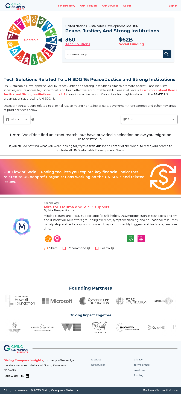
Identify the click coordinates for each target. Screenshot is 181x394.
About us (95, 359)
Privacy (138, 359)
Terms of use (142, 364)
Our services (97, 364)
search (167, 54)
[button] (17, 119)
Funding (139, 375)
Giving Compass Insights (23, 360)
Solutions (139, 370)
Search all (32, 40)
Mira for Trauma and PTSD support (76, 207)
